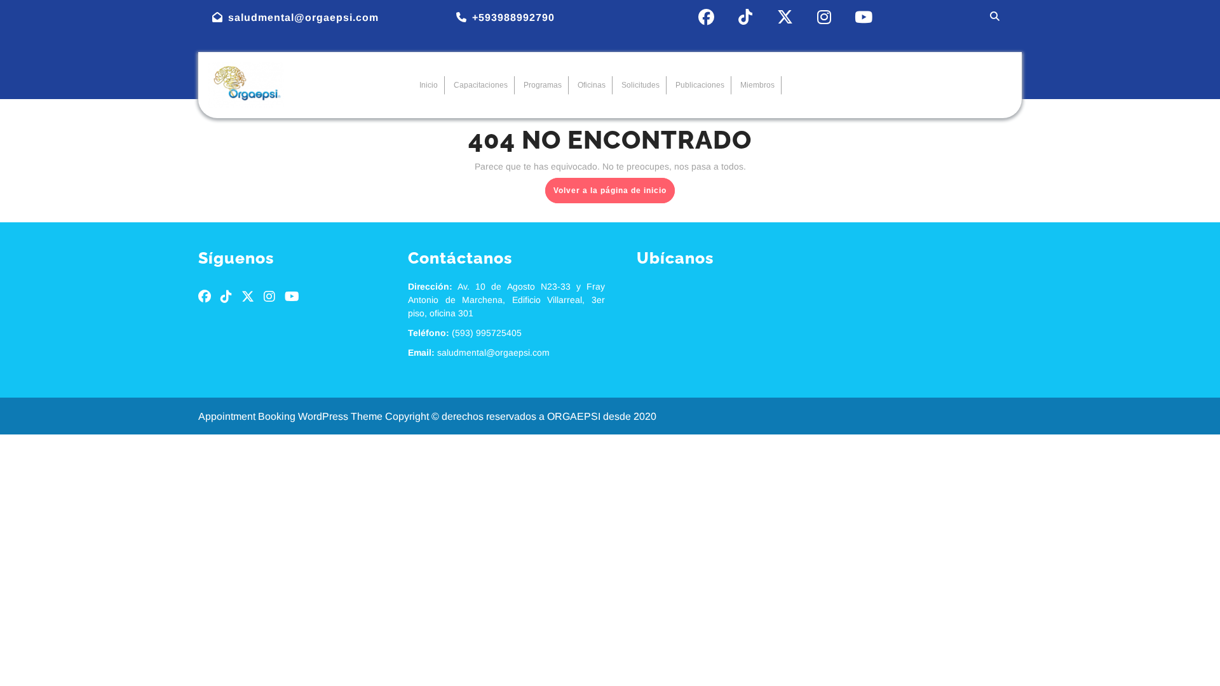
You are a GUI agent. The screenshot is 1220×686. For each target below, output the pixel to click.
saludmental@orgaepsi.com (303, 17)
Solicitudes (640, 85)
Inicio (428, 85)
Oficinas (592, 85)
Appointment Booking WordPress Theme (291, 416)
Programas (543, 85)
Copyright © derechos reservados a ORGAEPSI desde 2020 (520, 416)
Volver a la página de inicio (614, 186)
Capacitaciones (481, 85)
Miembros (757, 85)
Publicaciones (699, 85)
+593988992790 (513, 17)
